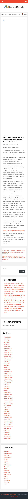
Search (4, 268)
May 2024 (6, 388)
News (5, 468)
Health (6, 461)
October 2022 (7, 424)
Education (6, 455)
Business (6, 451)
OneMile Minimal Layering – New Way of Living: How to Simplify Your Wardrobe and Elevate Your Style (13, 252)
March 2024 (7, 392)
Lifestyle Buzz (7, 464)
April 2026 (7, 344)
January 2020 (7, 438)
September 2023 (8, 403)
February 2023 (8, 417)
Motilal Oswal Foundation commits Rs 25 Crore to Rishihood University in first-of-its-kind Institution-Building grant (14, 302)
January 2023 (7, 419)
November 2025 (8, 354)
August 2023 (7, 405)
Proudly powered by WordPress (8, 494)
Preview (6, 476)
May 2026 (6, 342)
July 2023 (6, 407)
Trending (6, 482)
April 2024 (7, 390)
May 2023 (6, 411)
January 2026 (7, 350)
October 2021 (7, 436)
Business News (8, 453)
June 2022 (6, 432)
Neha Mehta (6, 144)
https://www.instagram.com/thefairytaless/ (14, 230)
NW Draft (6, 470)
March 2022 (7, 434)
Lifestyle (5, 135)
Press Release (7, 474)
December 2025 (8, 352)
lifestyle (5, 243)
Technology (7, 480)
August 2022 (7, 428)
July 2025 (6, 361)
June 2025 (6, 363)
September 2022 (8, 426)
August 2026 (7, 337)
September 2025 (8, 358)
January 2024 (7, 396)
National (6, 466)
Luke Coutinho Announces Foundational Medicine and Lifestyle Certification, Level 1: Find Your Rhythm (14, 291)
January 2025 (7, 373)
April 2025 (7, 367)
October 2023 (7, 402)
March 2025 (7, 369)
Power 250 (7, 472)
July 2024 (6, 384)
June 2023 (6, 409)
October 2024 (7, 379)
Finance (6, 459)
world (5, 484)
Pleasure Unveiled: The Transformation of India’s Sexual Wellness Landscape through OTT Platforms (13, 258)
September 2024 (8, 381)
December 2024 (8, 375)
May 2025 (6, 365)
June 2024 (6, 386)
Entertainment (7, 457)
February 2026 (8, 348)
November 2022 (8, 423)
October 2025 (7, 356)
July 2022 (6, 430)
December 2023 (8, 398)
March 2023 (7, 415)
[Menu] (2, 1)
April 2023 (7, 413)
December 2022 (8, 421)
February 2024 (8, 394)
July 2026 (6, 339)
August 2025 (7, 360)
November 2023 (8, 400)
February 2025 (8, 371)
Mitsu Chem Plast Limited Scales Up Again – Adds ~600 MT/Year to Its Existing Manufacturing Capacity (14, 297)
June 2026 (6, 341)
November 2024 (8, 377)
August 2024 (7, 383)
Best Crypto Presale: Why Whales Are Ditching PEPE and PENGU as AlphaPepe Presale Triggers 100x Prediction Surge (14, 285)
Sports (5, 478)
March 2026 (7, 346)
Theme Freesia (14, 496)
